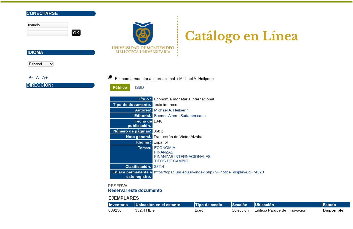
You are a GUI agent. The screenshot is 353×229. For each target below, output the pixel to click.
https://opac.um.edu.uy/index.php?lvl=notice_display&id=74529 (209, 172)
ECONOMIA (164, 147)
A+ (45, 77)
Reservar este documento (135, 190)
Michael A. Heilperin (171, 110)
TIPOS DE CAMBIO (171, 161)
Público (120, 87)
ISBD (139, 87)
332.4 (159, 166)
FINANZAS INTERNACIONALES (182, 156)
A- (31, 77)
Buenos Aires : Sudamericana (180, 115)
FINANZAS (163, 152)
